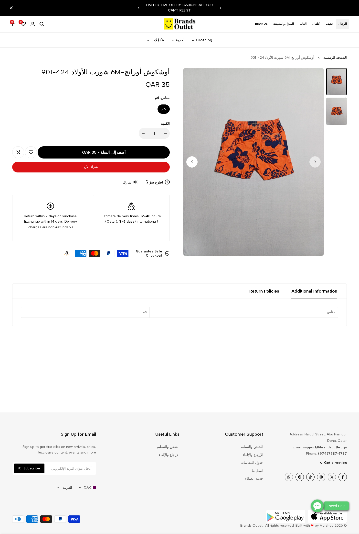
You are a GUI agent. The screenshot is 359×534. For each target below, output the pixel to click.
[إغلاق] (12, 7)
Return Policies (264, 291)
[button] (31, 152)
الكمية (165, 124)
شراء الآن (91, 167)
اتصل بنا (257, 471)
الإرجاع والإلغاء (253, 455)
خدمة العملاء (254, 479)
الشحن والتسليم (252, 447)
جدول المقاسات (252, 463)
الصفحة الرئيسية (335, 58)
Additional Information (314, 291)
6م (163, 109)
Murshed (327, 525)
